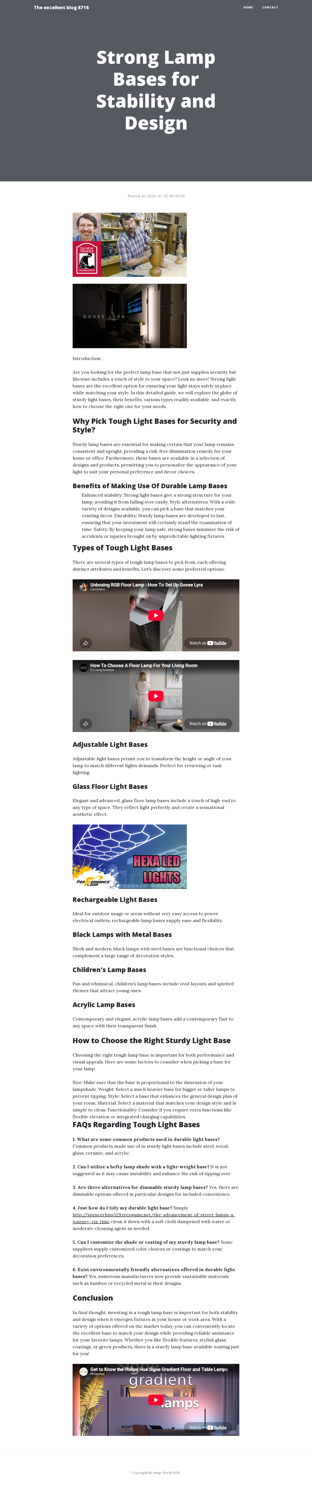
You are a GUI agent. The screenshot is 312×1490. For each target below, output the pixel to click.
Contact (270, 7)
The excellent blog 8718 (61, 7)
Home (248, 7)
